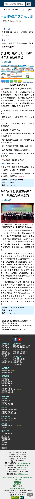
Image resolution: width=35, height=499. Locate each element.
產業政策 (17, 344)
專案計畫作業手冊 (7, 391)
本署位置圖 (5, 442)
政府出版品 (17, 361)
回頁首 (30, 495)
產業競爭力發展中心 (8, 389)
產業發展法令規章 (19, 359)
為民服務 (4, 441)
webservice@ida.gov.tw (22, 465)
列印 (30, 10)
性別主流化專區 (6, 420)
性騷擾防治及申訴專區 (9, 418)
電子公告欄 (5, 355)
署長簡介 (4, 435)
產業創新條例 (17, 349)
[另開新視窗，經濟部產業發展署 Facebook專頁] (15, 341)
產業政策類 (5, 378)
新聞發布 (4, 346)
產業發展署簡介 (6, 433)
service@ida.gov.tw (10, 323)
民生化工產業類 (6, 387)
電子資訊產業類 (6, 385)
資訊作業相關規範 (7, 393)
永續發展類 (5, 380)
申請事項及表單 (6, 372)
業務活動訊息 (5, 349)
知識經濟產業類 (6, 382)
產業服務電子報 (13, 10)
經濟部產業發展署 (18, 336)
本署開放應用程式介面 (9, 413)
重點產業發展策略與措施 (21, 346)
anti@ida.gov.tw (21, 469)
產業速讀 (4, 358)
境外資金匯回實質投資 (20, 348)
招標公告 (4, 357)
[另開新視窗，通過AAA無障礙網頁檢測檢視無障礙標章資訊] (15, 496)
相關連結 (4, 427)
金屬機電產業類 (6, 383)
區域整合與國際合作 (20, 351)
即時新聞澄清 (5, 348)
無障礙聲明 (17, 482)
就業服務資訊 (5, 353)
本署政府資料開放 (7, 411)
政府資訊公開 (5, 400)
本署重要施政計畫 (19, 353)
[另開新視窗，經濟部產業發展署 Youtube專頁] (20, 341)
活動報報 (4, 351)
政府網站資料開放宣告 (17, 488)
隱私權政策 (17, 484)
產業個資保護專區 (7, 404)
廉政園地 (4, 402)
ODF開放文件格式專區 (9, 409)
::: (2, 10)
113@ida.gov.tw (23, 474)
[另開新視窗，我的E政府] (22, 496)
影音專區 (4, 360)
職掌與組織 (5, 437)
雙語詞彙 (4, 448)
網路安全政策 (17, 486)
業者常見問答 (17, 362)
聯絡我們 (4, 444)
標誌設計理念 (5, 439)
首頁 (5, 10)
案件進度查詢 (5, 370)
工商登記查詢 (17, 364)
